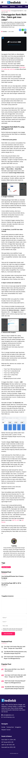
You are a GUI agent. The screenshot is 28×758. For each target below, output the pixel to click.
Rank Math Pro (6, 567)
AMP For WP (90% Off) (8, 744)
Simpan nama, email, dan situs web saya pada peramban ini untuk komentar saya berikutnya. (12, 629)
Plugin (9, 10)
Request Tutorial (5, 729)
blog (6, 10)
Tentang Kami (10, 727)
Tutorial (20, 6)
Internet (12, 6)
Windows (4, 6)
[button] (26, 2)
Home (2, 10)
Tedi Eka (5, 31)
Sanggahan (18, 727)
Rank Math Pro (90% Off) (8, 739)
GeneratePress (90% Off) (8, 747)
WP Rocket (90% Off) (7, 742)
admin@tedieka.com (8, 715)
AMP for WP (15, 520)
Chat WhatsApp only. (9, 717)
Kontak (3, 727)
